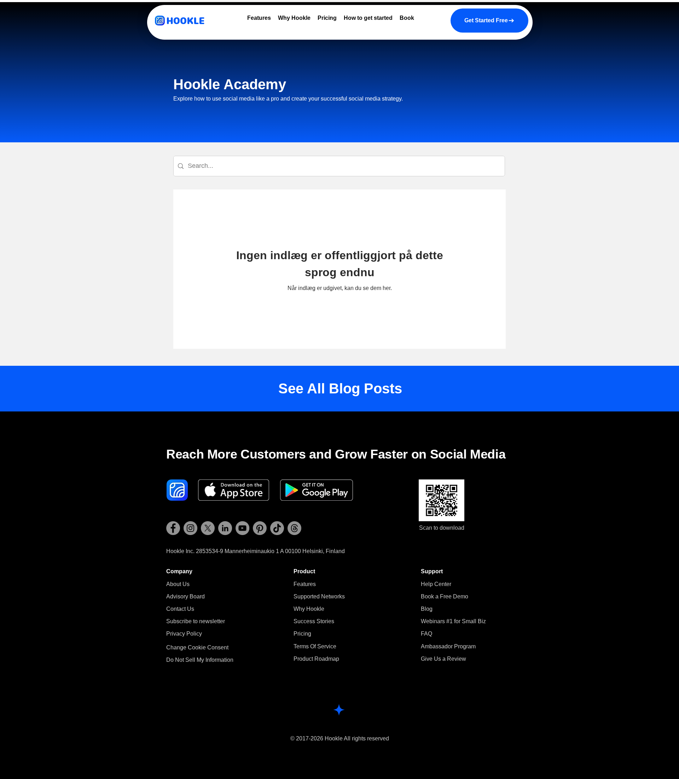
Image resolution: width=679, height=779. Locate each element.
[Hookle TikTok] (277, 528)
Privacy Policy (184, 634)
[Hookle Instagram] (190, 528)
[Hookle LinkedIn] (225, 528)
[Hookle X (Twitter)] (208, 528)
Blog (427, 609)
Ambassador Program (448, 646)
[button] (195, 621)
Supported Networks (319, 596)
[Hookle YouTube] (242, 528)
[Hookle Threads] (294, 528)
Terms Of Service (315, 646)
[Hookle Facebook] (173, 528)
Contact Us (180, 609)
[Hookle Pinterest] (260, 528)
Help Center (436, 584)
